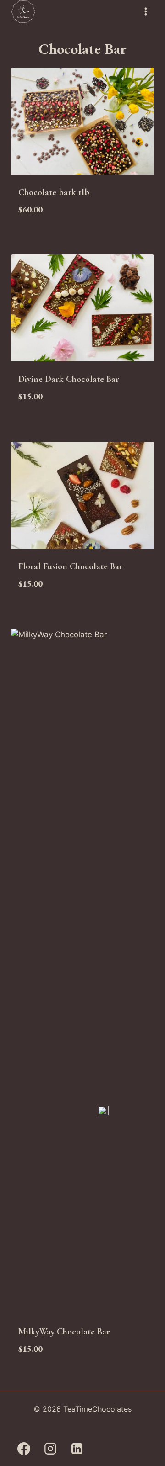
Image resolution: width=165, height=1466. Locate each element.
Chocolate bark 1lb (53, 192)
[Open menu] (145, 12)
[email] (103, 1448)
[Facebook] (24, 1448)
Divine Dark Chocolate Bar (68, 379)
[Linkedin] (77, 1448)
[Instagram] (50, 1448)
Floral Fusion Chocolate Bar (70, 566)
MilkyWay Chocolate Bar (64, 1331)
